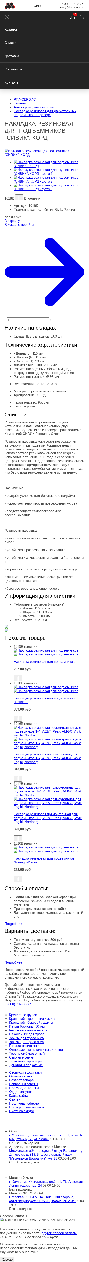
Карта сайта (18, 1095)
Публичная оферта (24, 1103)
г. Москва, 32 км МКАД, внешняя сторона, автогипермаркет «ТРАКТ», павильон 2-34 (42, 1199)
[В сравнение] (19, 197)
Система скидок (21, 1111)
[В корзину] (49, 673)
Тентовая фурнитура (25, 1061)
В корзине (19, 224)
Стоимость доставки (25, 1072)
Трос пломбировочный (26, 1053)
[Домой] (10, 5)
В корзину (12, 221)
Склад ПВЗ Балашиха (31, 336)
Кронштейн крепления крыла (32, 1019)
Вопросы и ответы (23, 1084)
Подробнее (13, 924)
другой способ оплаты (59, 1233)
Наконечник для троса (26, 1034)
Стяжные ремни (21, 1057)
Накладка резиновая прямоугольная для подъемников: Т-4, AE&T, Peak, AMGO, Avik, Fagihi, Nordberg (48, 818)
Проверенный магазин (26, 1107)
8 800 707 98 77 (72, 4)
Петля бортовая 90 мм (26, 1026)
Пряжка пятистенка (24, 1046)
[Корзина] (82, 17)
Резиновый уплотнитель (28, 1030)
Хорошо (7, 1259)
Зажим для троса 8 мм (26, 1042)
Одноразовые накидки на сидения (36, 1049)
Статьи (14, 1099)
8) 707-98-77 (18, 1004)
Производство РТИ (24, 1088)
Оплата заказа (20, 1076)
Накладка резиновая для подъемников (44, 661)
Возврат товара (21, 1080)
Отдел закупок (20, 1092)
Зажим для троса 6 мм (26, 1038)
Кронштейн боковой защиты (31, 1022)
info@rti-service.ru (72, 7)
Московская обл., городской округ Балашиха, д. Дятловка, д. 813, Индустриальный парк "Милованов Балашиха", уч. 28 (46, 1154)
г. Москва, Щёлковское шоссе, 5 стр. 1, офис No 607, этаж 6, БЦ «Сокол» (46, 1137)
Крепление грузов (23, 1015)
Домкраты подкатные (26, 1065)
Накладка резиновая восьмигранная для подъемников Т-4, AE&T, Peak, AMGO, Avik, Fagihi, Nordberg (48, 758)
